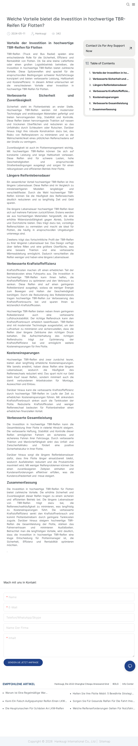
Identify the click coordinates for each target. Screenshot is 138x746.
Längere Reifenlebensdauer (110, 84)
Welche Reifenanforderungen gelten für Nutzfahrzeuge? (104, 708)
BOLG (116, 684)
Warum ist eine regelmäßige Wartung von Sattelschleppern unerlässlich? (27, 692)
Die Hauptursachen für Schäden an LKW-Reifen (34, 708)
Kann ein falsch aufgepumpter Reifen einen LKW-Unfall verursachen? (36, 700)
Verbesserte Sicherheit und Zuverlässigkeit (111, 78)
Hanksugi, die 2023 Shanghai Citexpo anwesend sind (81, 684)
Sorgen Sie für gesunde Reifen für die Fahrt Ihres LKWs (104, 700)
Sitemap (104, 741)
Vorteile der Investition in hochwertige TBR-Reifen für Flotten (111, 72)
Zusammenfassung (104, 109)
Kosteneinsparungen (106, 97)
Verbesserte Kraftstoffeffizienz (111, 90)
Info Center (128, 684)
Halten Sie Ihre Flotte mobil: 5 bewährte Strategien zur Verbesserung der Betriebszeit (104, 693)
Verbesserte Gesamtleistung (110, 103)
